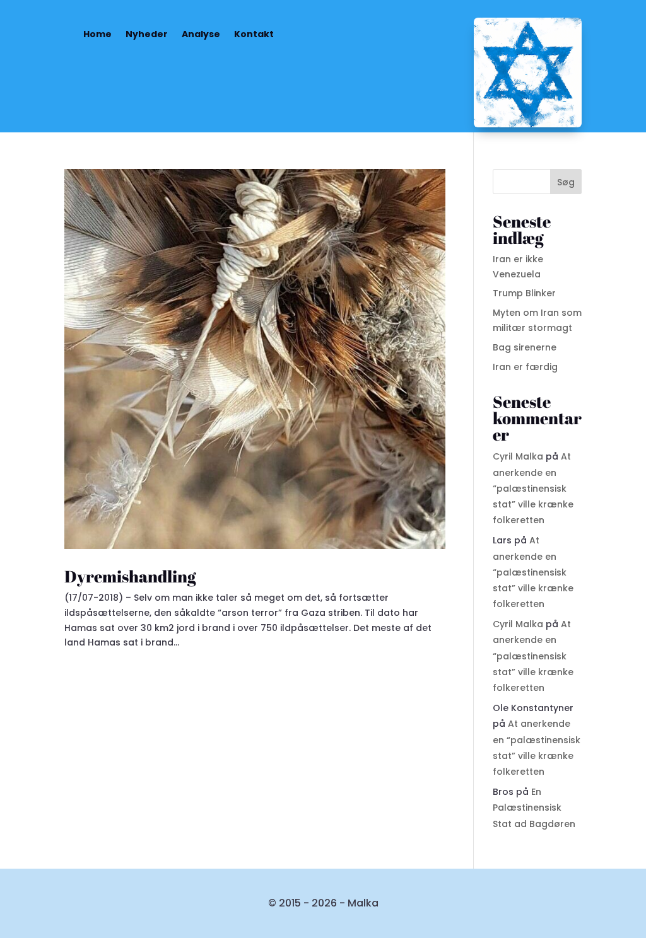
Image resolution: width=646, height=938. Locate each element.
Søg (566, 182)
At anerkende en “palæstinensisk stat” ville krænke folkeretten (533, 488)
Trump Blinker (524, 293)
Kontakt (254, 34)
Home (97, 34)
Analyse (201, 34)
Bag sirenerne (524, 347)
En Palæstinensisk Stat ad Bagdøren (534, 807)
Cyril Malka (518, 456)
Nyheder (147, 34)
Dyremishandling (130, 576)
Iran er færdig (525, 367)
